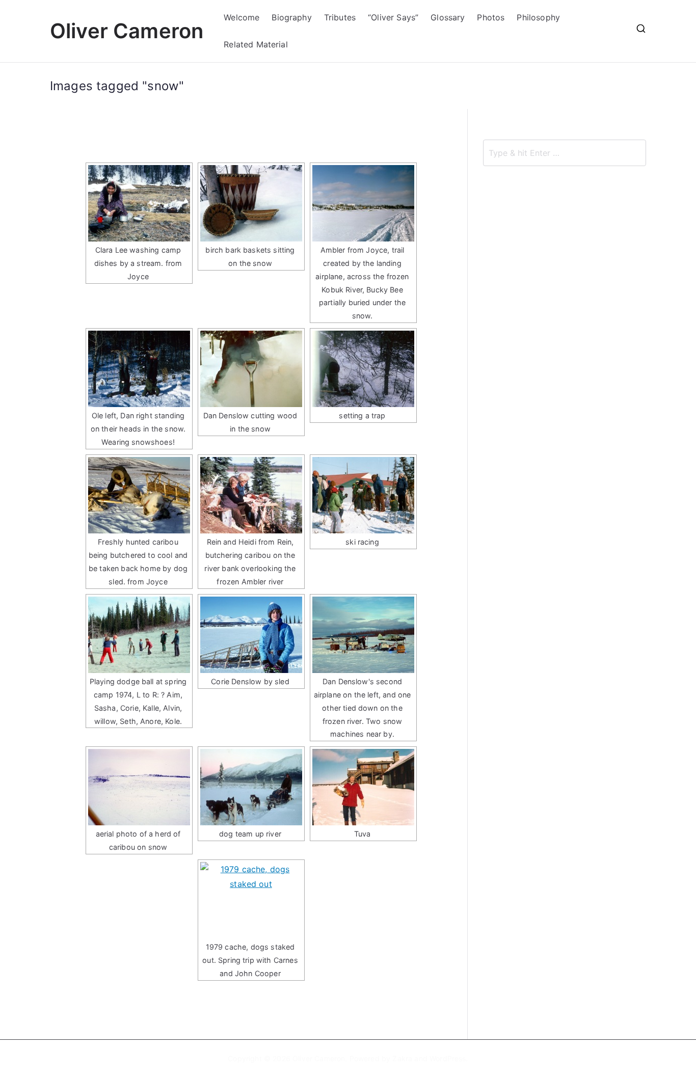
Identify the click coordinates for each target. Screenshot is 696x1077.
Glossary (448, 17)
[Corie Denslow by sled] (251, 635)
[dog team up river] (251, 787)
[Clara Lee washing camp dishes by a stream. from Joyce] (139, 203)
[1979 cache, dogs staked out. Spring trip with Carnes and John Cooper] (251, 900)
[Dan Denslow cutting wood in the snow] (251, 369)
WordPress (448, 1058)
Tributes (340, 17)
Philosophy (538, 17)
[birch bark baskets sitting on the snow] (251, 203)
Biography (291, 17)
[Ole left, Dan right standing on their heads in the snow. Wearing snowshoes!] (139, 369)
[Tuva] (363, 787)
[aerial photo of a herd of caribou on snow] (139, 787)
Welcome (241, 17)
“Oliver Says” (393, 17)
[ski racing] (363, 495)
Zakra (402, 1058)
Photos (490, 17)
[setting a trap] (363, 369)
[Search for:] (565, 153)
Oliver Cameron (126, 30)
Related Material (256, 44)
